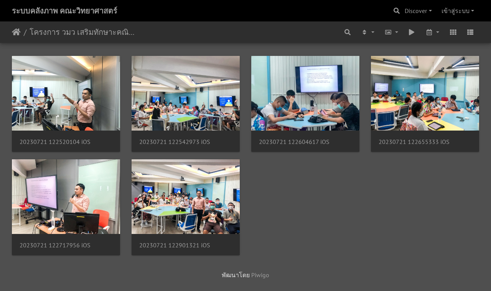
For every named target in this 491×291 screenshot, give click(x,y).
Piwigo (260, 275)
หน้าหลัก (16, 32)
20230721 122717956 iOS (55, 245)
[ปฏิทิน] (432, 32)
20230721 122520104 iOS (55, 142)
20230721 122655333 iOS (414, 142)
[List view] (470, 32)
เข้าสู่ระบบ (456, 11)
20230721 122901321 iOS (174, 245)
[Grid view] (453, 32)
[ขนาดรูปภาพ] (391, 32)
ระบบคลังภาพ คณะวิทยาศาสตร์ (64, 11)
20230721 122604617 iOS (294, 142)
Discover (416, 11)
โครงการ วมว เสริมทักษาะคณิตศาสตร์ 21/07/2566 (83, 32)
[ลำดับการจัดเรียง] (367, 32)
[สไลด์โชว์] (412, 32)
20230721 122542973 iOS (174, 142)
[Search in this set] (348, 32)
